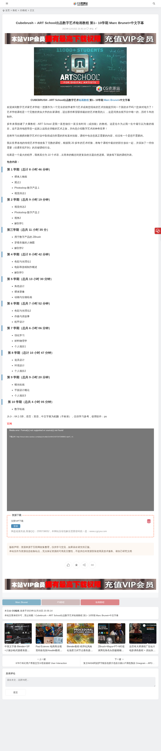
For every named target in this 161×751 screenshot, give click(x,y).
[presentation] (138, 628)
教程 (15, 10)
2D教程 (23, 10)
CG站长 (15, 610)
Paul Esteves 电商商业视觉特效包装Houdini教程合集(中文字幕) (49, 650)
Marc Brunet (21, 602)
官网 (9, 423)
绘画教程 (100, 602)
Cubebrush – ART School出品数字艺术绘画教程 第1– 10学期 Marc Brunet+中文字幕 (76, 615)
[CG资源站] (80, 3)
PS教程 (60, 602)
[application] (80, 469)
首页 (7, 10)
